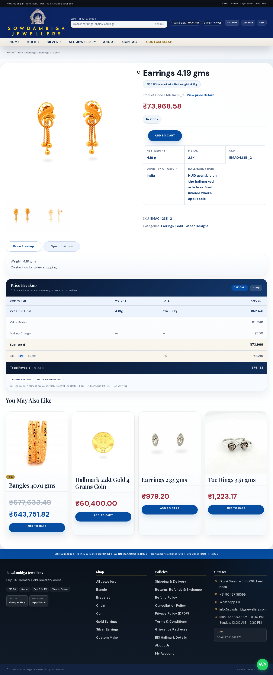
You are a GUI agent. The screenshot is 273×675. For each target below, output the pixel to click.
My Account (164, 653)
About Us (162, 645)
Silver (54, 42)
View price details (200, 95)
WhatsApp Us (229, 602)
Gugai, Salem (246, 3)
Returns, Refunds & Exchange (178, 590)
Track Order (261, 3)
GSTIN (220, 632)
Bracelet (103, 597)
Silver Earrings (107, 629)
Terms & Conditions (171, 621)
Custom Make (159, 42)
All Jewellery (82, 42)
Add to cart (165, 135)
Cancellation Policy (170, 605)
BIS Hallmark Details (171, 637)
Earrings (31, 52)
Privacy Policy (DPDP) (172, 613)
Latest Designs (196, 226)
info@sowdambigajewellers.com (243, 609)
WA (263, 664)
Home (14, 42)
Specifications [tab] (62, 246)
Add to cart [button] (37, 526)
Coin (99, 613)
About (109, 42)
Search (159, 24)
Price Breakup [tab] (23, 246)
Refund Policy (166, 597)
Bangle (101, 590)
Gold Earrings (107, 621)
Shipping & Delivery (170, 581)
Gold (33, 42)
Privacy (241, 669)
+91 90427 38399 (229, 3)
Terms (251, 669)
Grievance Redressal (171, 629)
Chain (100, 605)
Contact (130, 42)
